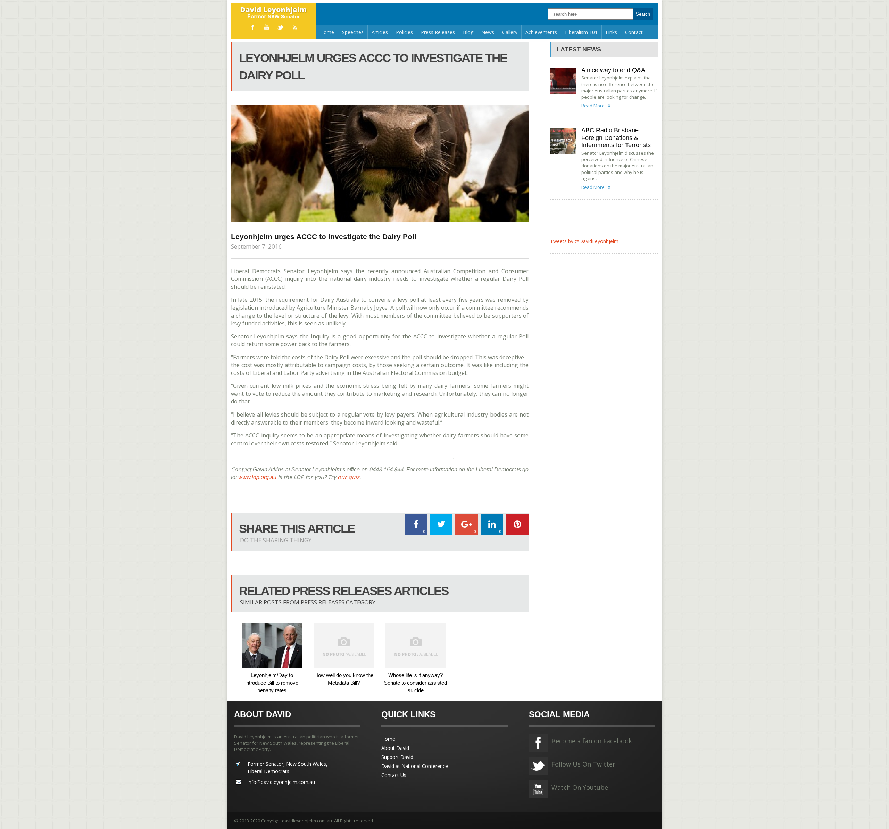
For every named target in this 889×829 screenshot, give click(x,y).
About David (395, 748)
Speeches (353, 32)
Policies (404, 32)
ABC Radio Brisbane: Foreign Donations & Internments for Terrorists (616, 138)
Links (611, 32)
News (487, 32)
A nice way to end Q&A (613, 70)
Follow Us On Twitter (583, 764)
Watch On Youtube (579, 787)
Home (327, 32)
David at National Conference (414, 766)
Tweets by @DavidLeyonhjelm (584, 241)
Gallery (509, 32)
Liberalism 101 (581, 32)
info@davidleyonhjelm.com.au (281, 782)
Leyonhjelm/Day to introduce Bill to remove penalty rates (271, 682)
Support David (397, 757)
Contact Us (393, 775)
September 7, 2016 (256, 246)
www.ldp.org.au (257, 477)
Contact (634, 32)
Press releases (438, 32)
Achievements (541, 32)
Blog (468, 32)
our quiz (348, 477)
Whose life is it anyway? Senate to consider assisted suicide (415, 682)
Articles (380, 32)
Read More (593, 105)
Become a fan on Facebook (591, 741)
